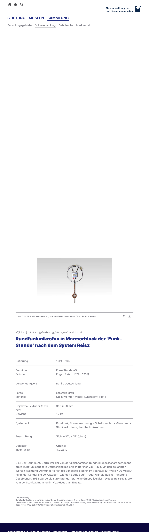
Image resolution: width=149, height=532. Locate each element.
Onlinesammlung (45, 25)
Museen (36, 18)
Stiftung (16, 18)
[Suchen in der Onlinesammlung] (22, 4)
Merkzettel (83, 25)
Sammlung (58, 18)
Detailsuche (65, 25)
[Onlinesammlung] (10, 4)
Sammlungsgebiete (19, 25)
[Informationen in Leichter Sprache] (16, 4)
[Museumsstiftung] (124, 10)
